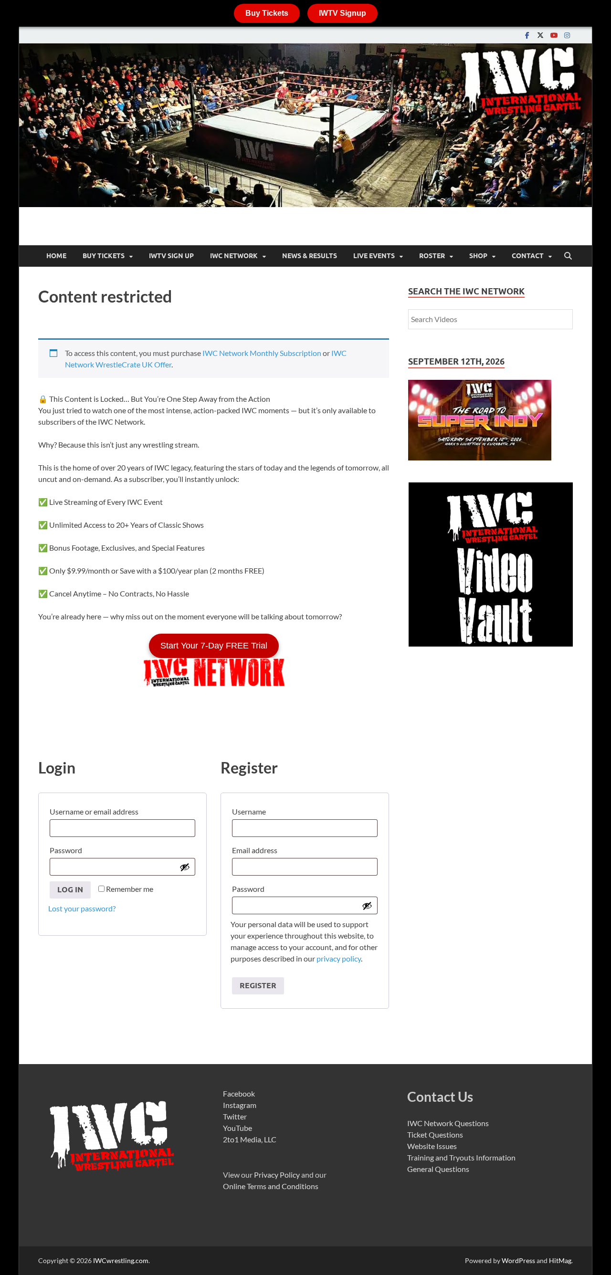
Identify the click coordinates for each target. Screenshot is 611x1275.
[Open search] (568, 256)
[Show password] (184, 867)
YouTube (237, 1127)
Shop (478, 256)
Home (56, 256)
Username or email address (96, 810)
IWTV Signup (342, 13)
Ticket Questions (435, 1134)
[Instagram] (567, 35)
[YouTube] (553, 35)
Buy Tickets (266, 13)
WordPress (518, 1260)
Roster (432, 256)
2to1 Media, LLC (249, 1139)
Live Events (374, 256)
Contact (528, 256)
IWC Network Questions (448, 1123)
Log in (70, 889)
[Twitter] (540, 35)
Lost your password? (82, 908)
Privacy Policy (277, 1174)
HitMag (560, 1260)
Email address (257, 849)
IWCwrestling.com (120, 1260)
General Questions (438, 1168)
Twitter (235, 1116)
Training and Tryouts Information (461, 1157)
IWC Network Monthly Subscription (261, 352)
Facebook (239, 1093)
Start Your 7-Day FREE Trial (213, 645)
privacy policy (338, 958)
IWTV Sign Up (171, 256)
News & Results (309, 256)
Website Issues (432, 1145)
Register (258, 985)
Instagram (239, 1104)
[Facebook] (527, 35)
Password (68, 849)
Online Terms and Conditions (270, 1186)
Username (251, 810)
